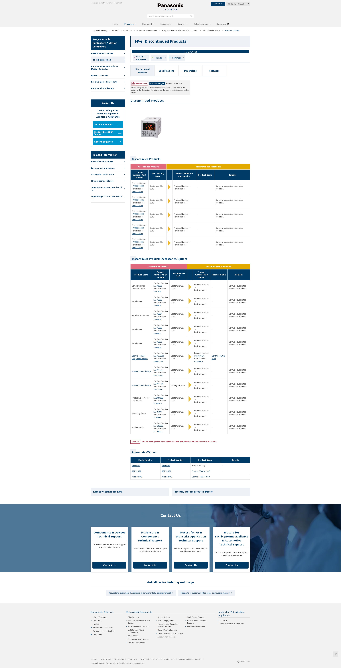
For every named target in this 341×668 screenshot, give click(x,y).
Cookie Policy (132, 659)
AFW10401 (159, 384)
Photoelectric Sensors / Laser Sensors (139, 621)
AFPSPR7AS (137, 476)
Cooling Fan (97, 634)
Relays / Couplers (99, 617)
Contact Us (218, 4)
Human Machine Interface (167, 630)
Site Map (94, 659)
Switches (96, 624)
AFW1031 (158, 370)
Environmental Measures (103, 168)
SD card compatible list (102, 181)
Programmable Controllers (104, 82)
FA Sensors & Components (147, 30)
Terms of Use (105, 659)
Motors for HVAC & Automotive (232, 624)
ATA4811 (157, 417)
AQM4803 (158, 398)
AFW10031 (158, 375)
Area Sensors (133, 636)
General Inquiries (103, 141)
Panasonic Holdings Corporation (190, 659)
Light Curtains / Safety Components (136, 631)
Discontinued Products (211, 30)
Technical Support (103, 124)
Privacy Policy (119, 659)
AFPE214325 (138, 200)
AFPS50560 (159, 356)
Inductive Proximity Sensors (138, 639)
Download (147, 24)
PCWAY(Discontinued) (141, 371)
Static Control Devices (195, 617)
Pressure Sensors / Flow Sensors (170, 633)
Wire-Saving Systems (166, 620)
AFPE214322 (138, 186)
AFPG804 (136, 465)
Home (115, 24)
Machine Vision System (196, 626)
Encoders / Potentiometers (103, 627)
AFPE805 (158, 328)
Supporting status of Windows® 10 (106, 188)
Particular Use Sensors (136, 643)
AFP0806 (158, 286)
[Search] (191, 16)
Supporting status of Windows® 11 (106, 198)
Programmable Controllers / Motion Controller (180, 30)
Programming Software (102, 88)
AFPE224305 (138, 242)
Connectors (97, 620)
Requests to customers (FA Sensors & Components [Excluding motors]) (140, 593)
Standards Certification (102, 174)
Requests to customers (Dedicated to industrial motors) (205, 593)
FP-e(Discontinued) (102, 60)
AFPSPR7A (199, 356)
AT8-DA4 (158, 412)
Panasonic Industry (100, 30)
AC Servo (223, 620)
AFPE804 (158, 314)
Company (221, 24)
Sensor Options (164, 617)
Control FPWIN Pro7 (201, 471)
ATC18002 (158, 426)
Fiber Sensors (133, 617)
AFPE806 (158, 342)
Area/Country (245, 662)
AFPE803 (158, 300)
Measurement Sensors (166, 637)
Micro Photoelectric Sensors (139, 626)
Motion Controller (99, 75)
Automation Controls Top (122, 30)
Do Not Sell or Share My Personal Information (157, 659)
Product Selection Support (103, 133)
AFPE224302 (138, 228)
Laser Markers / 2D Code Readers (196, 621)
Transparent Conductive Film (103, 631)
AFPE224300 (138, 214)
